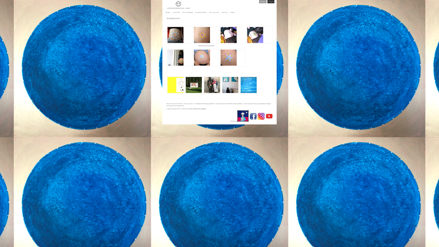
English (271, 1)
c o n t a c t (225, 12)
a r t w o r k (176, 12)
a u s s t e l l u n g (187, 12)
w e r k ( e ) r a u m (200, 12)
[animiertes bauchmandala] (206, 35)
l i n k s (233, 12)
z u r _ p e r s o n (214, 12)
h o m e (168, 12)
